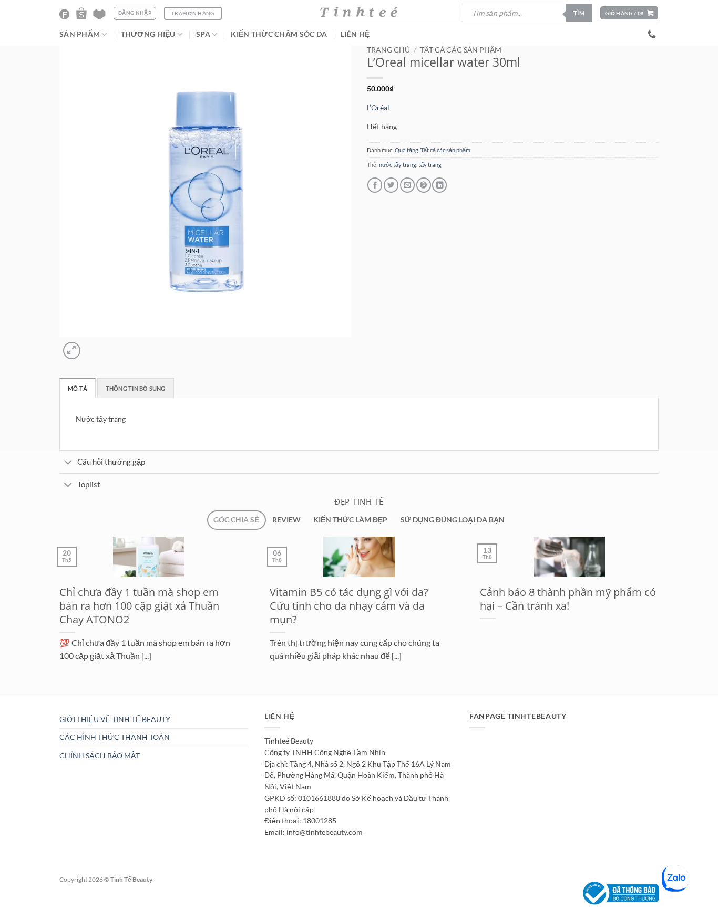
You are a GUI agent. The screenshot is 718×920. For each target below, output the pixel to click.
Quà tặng (406, 150)
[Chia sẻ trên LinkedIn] (439, 185)
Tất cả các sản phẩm (460, 50)
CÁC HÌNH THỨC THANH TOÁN (114, 737)
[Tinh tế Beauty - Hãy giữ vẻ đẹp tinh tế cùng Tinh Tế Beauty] (359, 12)
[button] (629, 12)
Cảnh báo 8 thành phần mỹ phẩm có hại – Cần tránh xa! (568, 599)
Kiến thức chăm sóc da (279, 34)
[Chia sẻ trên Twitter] (391, 185)
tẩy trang (430, 164)
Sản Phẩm (79, 34)
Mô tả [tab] (77, 388)
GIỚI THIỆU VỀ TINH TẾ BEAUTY (114, 719)
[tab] (236, 520)
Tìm (578, 12)
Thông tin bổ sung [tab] (136, 388)
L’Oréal (378, 107)
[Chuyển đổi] (68, 463)
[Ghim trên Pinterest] (423, 185)
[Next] (93, 346)
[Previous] (52, 700)
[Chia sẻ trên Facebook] (374, 185)
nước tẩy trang (397, 164)
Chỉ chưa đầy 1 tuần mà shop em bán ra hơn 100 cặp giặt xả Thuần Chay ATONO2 (139, 605)
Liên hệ (355, 34)
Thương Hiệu (148, 34)
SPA (203, 34)
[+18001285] (653, 34)
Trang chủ (388, 50)
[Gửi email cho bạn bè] (407, 185)
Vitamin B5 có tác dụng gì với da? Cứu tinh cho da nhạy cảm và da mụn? (349, 605)
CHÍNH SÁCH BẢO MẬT (99, 755)
